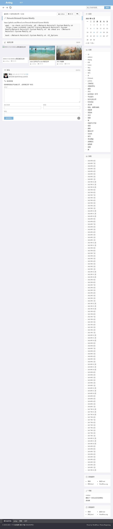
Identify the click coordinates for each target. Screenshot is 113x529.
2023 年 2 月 (91, 266)
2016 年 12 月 (92, 438)
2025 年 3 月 (91, 203)
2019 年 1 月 (91, 385)
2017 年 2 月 (91, 433)
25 (100, 36)
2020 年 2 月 (91, 362)
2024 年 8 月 (91, 221)
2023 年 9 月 (91, 248)
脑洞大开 (90, 131)
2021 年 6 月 (91, 319)
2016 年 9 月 (91, 446)
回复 (26, 74)
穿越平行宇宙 (92, 123)
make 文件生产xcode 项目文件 (39, 61)
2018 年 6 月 (91, 399)
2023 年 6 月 (91, 256)
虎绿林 (88, 500)
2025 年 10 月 (92, 187)
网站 (5, 111)
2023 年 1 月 (91, 269)
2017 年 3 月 (91, 430)
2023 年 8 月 (91, 251)
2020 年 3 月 (91, 359)
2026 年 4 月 (91, 171)
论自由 (90, 134)
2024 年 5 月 (91, 229)
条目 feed (102, 481)
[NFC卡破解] (69, 53)
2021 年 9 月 (91, 311)
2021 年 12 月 (92, 303)
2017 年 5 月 (91, 425)
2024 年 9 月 (91, 219)
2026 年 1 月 (91, 179)
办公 (89, 91)
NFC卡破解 (60, 61)
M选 (89, 70)
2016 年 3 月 (91, 462)
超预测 (90, 144)
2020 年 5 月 (91, 354)
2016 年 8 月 (91, 449)
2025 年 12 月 (92, 182)
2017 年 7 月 (91, 420)
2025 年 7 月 (91, 195)
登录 (89, 481)
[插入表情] (79, 118)
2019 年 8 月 (91, 372)
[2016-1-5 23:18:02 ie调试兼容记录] (15, 51)
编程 (89, 128)
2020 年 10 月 (92, 340)
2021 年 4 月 (91, 325)
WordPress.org (103, 484)
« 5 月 (87, 43)
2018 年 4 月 (91, 401)
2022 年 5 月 (91, 290)
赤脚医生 (90, 141)
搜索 (107, 7)
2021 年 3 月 (91, 327)
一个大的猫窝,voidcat (9, 3)
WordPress (96, 525)
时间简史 (90, 102)
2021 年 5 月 (91, 322)
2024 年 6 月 (91, 227)
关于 (21, 3)
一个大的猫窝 (15, 525)
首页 (7, 14)
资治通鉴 (90, 139)
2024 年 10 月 (92, 216)
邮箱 (44, 105)
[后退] (3, 7)
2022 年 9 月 (91, 280)
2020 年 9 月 (91, 343)
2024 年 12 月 (92, 211)
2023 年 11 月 (92, 245)
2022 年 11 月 (92, 274)
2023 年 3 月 (91, 264)
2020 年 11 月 (92, 338)
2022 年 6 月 (91, 288)
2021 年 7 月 (91, 317)
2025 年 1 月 (91, 208)
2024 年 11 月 (92, 213)
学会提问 (90, 96)
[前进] (7, 7)
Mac (89, 67)
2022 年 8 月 (91, 282)
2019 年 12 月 (92, 364)
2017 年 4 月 (91, 428)
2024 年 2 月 (91, 237)
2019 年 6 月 (91, 375)
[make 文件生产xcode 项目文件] (42, 53)
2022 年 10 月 (92, 277)
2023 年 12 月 (92, 243)
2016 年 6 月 (91, 454)
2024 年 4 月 (91, 232)
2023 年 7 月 (91, 253)
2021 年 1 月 (91, 332)
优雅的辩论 (91, 86)
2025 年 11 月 (92, 184)
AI (88, 54)
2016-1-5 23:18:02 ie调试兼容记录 (13, 59)
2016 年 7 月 (91, 451)
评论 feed (90, 484)
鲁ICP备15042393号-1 (27, 525)
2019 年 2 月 (91, 383)
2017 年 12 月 (92, 409)
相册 (89, 118)
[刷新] (10, 7)
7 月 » (92, 43)
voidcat (62, 14)
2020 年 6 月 (91, 351)
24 (97, 36)
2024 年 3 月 (91, 235)
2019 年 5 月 (91, 377)
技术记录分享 (14, 14)
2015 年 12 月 (92, 470)
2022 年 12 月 (92, 272)
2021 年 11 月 (92, 306)
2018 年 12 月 (92, 388)
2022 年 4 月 (91, 293)
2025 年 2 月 (91, 206)
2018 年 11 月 (92, 391)
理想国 (90, 112)
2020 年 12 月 (92, 335)
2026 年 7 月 (91, 163)
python (90, 81)
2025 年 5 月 (91, 198)
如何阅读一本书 (93, 94)
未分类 (90, 104)
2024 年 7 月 (91, 224)
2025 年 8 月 (91, 192)
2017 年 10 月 (92, 414)
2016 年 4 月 (91, 459)
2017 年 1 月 (91, 436)
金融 (89, 147)
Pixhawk (90, 78)
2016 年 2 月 (91, 465)
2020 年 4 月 (91, 356)
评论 (6, 87)
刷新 (79, 42)
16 (94, 32)
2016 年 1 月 (91, 467)
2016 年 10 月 (92, 444)
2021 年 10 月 (92, 309)
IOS (89, 62)
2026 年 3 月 (91, 174)
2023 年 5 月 (91, 258)
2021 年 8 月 (91, 314)
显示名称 (7, 105)
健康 (89, 89)
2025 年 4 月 (91, 200)
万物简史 (90, 83)
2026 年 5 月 (91, 169)
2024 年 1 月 (91, 240)
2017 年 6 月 (91, 422)
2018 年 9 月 (91, 396)
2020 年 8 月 (91, 346)
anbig (15, 521)
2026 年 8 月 (91, 161)
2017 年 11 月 (92, 412)
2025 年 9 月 (91, 190)
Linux (89, 65)
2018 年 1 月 (91, 406)
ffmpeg (90, 59)
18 (100, 32)
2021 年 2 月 (91, 330)
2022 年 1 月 (91, 301)
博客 (20, 521)
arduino (90, 57)
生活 (89, 115)
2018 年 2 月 (91, 404)
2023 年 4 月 (91, 261)
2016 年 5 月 (91, 457)
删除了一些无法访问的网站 (94, 498)
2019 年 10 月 (92, 369)
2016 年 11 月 (92, 441)
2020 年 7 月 (91, 348)
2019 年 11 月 (92, 367)
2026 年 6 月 (91, 166)
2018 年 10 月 (92, 393)
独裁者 (90, 110)
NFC (89, 73)
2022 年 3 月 (91, 295)
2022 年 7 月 (91, 285)
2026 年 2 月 (91, 176)
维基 (89, 126)
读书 (89, 136)
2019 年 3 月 (91, 380)
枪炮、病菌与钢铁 (93, 107)
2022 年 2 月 (91, 298)
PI (88, 75)
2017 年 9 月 (91, 417)
